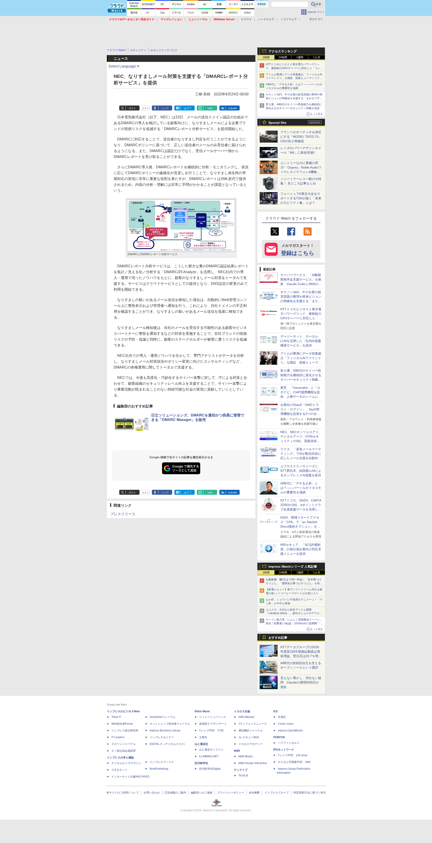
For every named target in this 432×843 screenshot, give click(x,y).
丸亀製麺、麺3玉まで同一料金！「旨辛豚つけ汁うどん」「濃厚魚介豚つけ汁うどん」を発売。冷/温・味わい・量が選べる (293, 583)
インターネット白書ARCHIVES (130, 776)
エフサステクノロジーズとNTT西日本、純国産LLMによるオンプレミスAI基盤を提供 (300, 470)
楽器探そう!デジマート (213, 723)
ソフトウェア (289, 19)
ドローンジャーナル (123, 744)
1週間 (299, 57)
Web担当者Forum (122, 723)
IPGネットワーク (283, 749)
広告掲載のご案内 (175, 792)
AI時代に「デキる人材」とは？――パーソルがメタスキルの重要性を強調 (300, 487)
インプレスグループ (276, 792)
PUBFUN (279, 737)
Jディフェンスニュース (252, 723)
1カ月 (316, 57)
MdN (237, 750)
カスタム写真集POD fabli (294, 762)
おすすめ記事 (277, 637)
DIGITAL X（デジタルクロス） (168, 744)
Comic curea (285, 723)
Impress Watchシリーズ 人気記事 (292, 566)
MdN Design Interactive (252, 763)
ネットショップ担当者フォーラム (170, 723)
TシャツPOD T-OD (211, 730)
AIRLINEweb (246, 717)
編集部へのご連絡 (201, 792)
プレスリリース (122, 514)
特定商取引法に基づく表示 (309, 792)
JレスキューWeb (248, 737)
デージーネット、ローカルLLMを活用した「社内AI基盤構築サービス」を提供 (300, 341)
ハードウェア (266, 19)
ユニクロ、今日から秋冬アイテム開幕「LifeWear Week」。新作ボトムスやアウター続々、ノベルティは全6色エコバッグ (294, 613)
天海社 (282, 717)
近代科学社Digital (209, 768)
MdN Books (245, 756)
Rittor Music (202, 711)
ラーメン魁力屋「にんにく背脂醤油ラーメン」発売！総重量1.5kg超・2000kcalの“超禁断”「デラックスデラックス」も (294, 623)
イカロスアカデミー (250, 744)
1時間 (266, 57)
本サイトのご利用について (122, 792)
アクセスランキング (282, 51)
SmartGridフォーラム (163, 717)
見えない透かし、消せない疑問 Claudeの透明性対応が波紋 (300, 682)
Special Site (277, 122)
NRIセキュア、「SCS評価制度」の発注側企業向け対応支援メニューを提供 (300, 549)
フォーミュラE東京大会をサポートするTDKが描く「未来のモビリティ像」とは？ (300, 198)
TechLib (243, 775)
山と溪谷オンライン (211, 749)
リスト (145, 108)
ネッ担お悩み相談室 (123, 750)
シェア (165, 108)
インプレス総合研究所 (124, 730)
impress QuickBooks (290, 730)
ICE (275, 711)
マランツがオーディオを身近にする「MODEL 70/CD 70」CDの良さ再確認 (301, 136)
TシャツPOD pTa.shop (292, 755)
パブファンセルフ (288, 742)
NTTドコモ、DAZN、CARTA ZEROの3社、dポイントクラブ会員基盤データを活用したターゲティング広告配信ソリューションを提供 (300, 509)
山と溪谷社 (201, 744)
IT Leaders (117, 737)
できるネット (119, 769)
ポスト (132, 108)
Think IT (116, 717)
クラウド (246, 19)
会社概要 (254, 792)
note (210, 108)
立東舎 (203, 737)
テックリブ (241, 769)
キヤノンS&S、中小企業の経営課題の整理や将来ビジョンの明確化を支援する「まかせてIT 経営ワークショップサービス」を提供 (294, 98)
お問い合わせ (152, 792)
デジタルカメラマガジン (126, 763)
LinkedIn (232, 108)
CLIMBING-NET (208, 756)
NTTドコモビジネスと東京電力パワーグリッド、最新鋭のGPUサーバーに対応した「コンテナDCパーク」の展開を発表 (294, 68)
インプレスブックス (162, 762)
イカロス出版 (242, 711)
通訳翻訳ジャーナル (250, 730)
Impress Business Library (165, 730)
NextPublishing (159, 768)
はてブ (187, 108)
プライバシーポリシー (230, 792)
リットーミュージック (212, 717)
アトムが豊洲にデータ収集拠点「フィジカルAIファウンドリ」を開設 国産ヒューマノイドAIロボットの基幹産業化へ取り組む (294, 78)
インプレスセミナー (162, 737)
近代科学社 (201, 763)
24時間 (283, 57)
